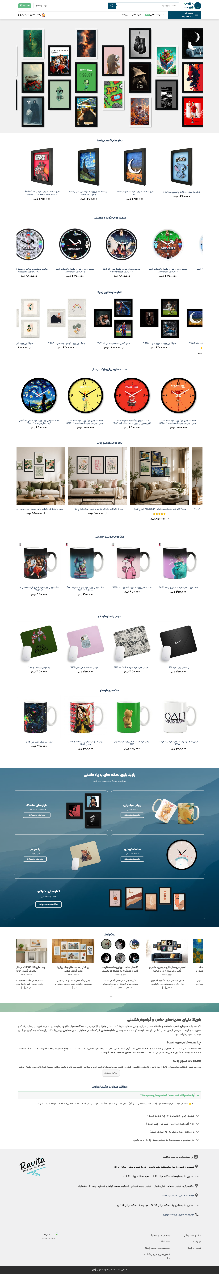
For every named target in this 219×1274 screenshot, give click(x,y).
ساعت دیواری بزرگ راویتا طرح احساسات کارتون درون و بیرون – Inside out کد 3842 (192, 422)
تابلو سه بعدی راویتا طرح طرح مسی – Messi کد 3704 (35, 193)
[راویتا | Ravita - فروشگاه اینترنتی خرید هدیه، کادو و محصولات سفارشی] (192, 5)
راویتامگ (124, 15)
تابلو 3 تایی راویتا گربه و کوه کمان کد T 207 (149, 343)
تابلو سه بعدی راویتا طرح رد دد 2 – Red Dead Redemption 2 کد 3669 (128, 193)
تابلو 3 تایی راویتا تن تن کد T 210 (56, 343)
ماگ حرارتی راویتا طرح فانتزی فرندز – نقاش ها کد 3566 (145, 589)
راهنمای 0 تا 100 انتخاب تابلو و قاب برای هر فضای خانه (162, 969)
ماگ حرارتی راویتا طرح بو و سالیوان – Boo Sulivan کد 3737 (192, 589)
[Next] (18, 177)
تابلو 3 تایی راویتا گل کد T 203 (102, 343)
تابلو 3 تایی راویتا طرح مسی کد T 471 (196, 343)
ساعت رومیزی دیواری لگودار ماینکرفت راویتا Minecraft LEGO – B (173, 271)
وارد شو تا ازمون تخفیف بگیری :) (29, 15)
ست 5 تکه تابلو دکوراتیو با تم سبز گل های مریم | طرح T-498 (125, 509)
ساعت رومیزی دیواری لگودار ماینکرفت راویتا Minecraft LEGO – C (127, 271)
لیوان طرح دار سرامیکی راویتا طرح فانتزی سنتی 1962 (192, 743)
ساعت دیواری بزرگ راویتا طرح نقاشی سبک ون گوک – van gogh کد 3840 (99, 422)
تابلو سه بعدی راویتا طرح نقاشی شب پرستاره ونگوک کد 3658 (175, 193)
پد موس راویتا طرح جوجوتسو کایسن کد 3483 (52, 669)
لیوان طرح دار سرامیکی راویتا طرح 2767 (52, 742)
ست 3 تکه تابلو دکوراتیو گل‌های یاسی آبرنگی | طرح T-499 (187, 509)
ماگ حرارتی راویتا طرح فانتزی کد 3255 (52, 587)
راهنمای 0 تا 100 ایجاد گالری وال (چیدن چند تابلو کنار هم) (69, 969)
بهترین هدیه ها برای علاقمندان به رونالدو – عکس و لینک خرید (22, 969)
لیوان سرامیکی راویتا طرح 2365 (99, 742)
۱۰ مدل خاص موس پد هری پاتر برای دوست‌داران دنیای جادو (116, 969)
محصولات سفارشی (157, 15)
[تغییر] (198, 1095)
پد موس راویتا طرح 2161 (145, 667)
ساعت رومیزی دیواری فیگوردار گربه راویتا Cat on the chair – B (80, 271)
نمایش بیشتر (110, 1073)
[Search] (112, 6)
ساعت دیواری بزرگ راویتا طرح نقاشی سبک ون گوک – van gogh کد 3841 (145, 422)
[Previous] (200, 177)
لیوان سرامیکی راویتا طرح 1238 (145, 742)
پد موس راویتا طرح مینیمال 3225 (192, 667)
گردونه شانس (136, 15)
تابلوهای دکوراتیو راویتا (109, 443)
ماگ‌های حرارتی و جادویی (109, 537)
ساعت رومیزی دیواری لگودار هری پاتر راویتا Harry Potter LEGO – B (34, 271)
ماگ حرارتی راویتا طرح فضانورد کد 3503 (99, 587)
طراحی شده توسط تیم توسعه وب (109, 1269)
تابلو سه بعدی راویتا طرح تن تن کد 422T (82, 192)
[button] (184, 15)
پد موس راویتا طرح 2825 (99, 667)
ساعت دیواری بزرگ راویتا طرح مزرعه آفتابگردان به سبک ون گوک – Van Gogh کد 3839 (52, 422)
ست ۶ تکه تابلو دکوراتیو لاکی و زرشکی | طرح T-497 (63, 509)
